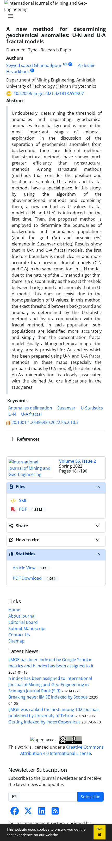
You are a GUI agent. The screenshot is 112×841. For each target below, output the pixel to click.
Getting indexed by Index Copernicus (44, 722)
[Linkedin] (41, 812)
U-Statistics (92, 408)
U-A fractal (31, 414)
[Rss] (55, 812)
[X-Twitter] (28, 812)
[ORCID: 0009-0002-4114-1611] (32, 70)
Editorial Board (23, 622)
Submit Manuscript (27, 628)
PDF (30, 509)
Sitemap (16, 641)
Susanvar (66, 408)
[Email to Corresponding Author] (65, 64)
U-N (12, 414)
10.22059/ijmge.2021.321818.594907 (49, 93)
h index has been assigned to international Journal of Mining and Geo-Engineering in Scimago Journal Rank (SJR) (50, 684)
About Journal (21, 616)
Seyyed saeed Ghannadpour (34, 65)
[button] (61, 835)
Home (14, 610)
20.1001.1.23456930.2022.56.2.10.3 (44, 422)
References (28, 439)
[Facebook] (14, 812)
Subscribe (90, 796)
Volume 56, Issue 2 (77, 461)
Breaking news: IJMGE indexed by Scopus (48, 697)
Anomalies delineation (30, 408)
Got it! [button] (99, 832)
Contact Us (19, 635)
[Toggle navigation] (54, 16)
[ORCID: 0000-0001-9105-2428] (70, 64)
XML (22, 501)
